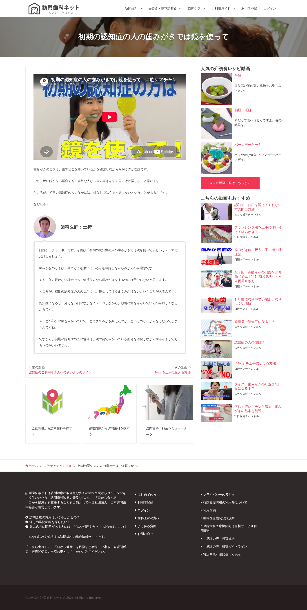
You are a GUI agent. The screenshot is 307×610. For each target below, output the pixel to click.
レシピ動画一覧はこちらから (230, 183)
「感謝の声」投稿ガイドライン (225, 546)
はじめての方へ (149, 494)
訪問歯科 (131, 8)
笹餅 (237, 75)
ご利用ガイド (220, 8)
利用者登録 (249, 8)
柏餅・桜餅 (242, 110)
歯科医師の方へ (149, 518)
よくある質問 (147, 526)
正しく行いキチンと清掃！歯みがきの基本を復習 (258, 408)
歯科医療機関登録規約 (219, 518)
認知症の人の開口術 (249, 342)
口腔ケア (194, 8)
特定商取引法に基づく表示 (222, 554)
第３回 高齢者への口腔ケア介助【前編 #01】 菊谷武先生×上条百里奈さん (258, 276)
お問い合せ (145, 534)
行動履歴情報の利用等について (225, 502)
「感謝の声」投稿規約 (219, 538)
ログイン (269, 8)
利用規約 (209, 510)
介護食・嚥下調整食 (163, 8)
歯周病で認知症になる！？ (254, 321)
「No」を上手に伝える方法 (255, 363)
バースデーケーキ (247, 144)
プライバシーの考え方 (219, 494)
